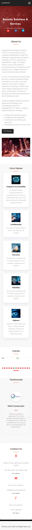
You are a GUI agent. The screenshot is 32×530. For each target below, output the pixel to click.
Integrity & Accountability (16, 186)
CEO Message (8, 131)
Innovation (16, 255)
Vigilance (16, 320)
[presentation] (3, 415)
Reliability (16, 287)
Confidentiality (16, 224)
